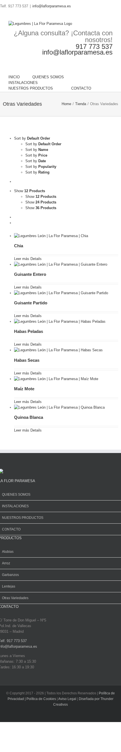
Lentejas (8, 586)
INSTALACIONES (15, 506)
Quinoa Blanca (28, 417)
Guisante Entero (30, 274)
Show (40, 196)
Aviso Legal (67, 699)
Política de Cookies (41, 699)
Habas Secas (26, 360)
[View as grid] (15, 217)
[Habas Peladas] (61, 321)
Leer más (21, 259)
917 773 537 (94, 46)
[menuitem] (20, 77)
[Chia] (53, 236)
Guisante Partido (30, 302)
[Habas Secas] (60, 350)
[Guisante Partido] (63, 293)
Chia (18, 245)
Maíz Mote (24, 388)
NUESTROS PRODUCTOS (22, 518)
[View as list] (15, 223)
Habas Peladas (28, 331)
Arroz (6, 563)
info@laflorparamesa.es (51, 6)
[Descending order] (15, 181)
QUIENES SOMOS (16, 495)
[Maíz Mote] (58, 379)
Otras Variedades (15, 598)
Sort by (43, 144)
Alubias (8, 552)
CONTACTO (11, 529)
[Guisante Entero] (62, 264)
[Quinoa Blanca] (61, 407)
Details (35, 259)
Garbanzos (10, 575)
